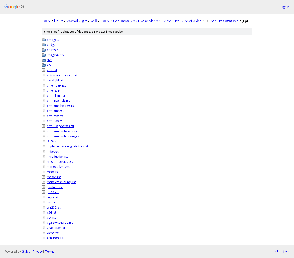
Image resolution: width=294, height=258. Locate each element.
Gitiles (26, 251)
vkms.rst (53, 233)
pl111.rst (53, 192)
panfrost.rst (55, 187)
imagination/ (55, 55)
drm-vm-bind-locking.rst (63, 136)
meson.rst (54, 177)
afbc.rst (52, 70)
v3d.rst (51, 212)
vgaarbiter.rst (56, 228)
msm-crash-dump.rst (61, 182)
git (84, 21)
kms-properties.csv (60, 162)
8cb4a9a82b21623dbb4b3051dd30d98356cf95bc (157, 21)
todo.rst (52, 202)
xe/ (49, 65)
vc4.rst (51, 217)
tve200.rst (54, 207)
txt (276, 251)
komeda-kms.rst (58, 167)
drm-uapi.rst (55, 121)
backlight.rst (55, 80)
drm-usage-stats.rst (60, 126)
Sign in (285, 7)
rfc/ (49, 60)
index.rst (53, 151)
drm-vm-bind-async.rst (62, 131)
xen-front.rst (55, 238)
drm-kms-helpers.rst (61, 106)
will (94, 21)
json (286, 251)
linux (46, 21)
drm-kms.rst (55, 111)
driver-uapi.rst (56, 85)
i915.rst (52, 141)
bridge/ (52, 45)
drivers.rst (53, 90)
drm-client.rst (56, 95)
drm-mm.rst (55, 116)
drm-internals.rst (58, 100)
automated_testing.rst (62, 75)
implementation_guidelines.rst (67, 146)
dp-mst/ (52, 50)
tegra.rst (53, 197)
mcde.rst (53, 172)
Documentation (223, 21)
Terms (49, 251)
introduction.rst (57, 156)
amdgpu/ (53, 40)
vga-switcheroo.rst (60, 222)
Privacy (38, 251)
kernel (72, 21)
